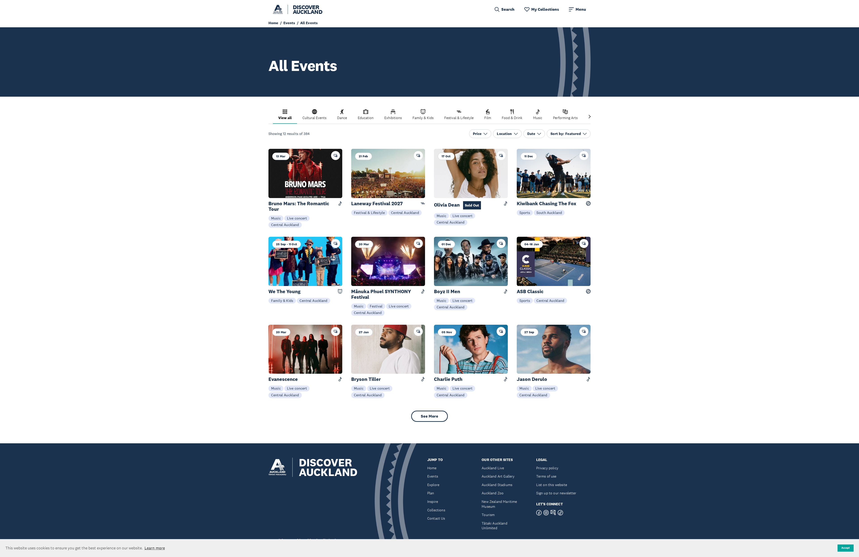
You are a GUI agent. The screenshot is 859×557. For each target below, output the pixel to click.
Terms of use (546, 476)
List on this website (551, 484)
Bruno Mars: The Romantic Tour (298, 206)
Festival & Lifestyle (369, 212)
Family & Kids (282, 300)
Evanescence (283, 379)
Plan (430, 493)
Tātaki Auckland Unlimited (494, 526)
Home (432, 468)
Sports (524, 212)
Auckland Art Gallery (498, 476)
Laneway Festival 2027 (377, 203)
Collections (436, 510)
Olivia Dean (456, 205)
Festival (376, 306)
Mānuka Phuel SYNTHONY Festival (381, 294)
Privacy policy (547, 468)
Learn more (155, 548)
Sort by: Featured (566, 133)
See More (429, 416)
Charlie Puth (448, 379)
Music (276, 218)
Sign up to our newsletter (556, 493)
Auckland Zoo (493, 493)
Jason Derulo (532, 379)
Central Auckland (285, 224)
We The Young (284, 291)
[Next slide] (589, 117)
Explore (433, 484)
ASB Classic (530, 291)
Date (531, 133)
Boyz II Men (447, 291)
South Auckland (549, 212)
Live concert (297, 218)
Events (432, 476)
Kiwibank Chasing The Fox (546, 203)
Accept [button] (845, 548)
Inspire (432, 501)
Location (504, 133)
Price (477, 133)
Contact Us (436, 518)
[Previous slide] (269, 117)
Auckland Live (493, 468)
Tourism (488, 514)
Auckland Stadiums (497, 484)
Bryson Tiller (366, 379)
